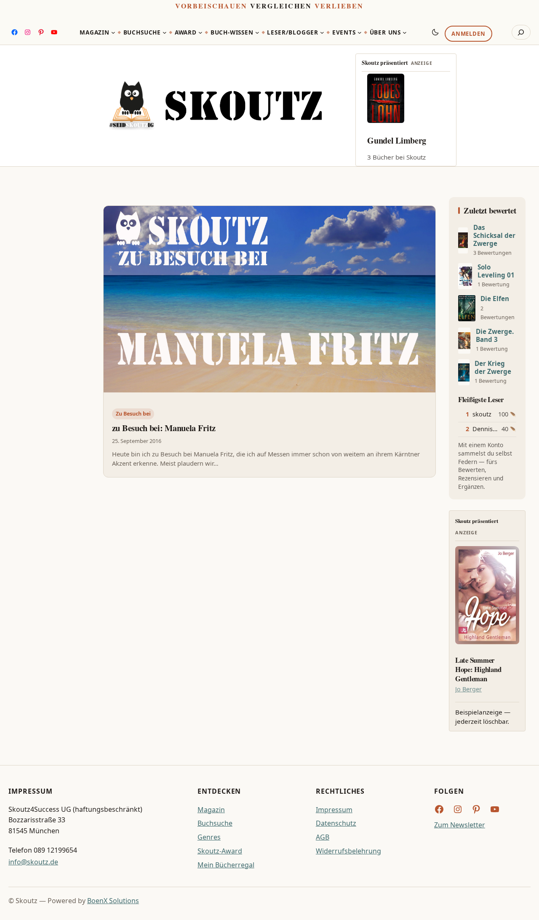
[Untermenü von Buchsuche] (165, 32)
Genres (209, 837)
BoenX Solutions (113, 900)
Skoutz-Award (219, 851)
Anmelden (468, 34)
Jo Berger (468, 689)
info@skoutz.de (33, 862)
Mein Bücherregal (225, 864)
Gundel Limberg (396, 140)
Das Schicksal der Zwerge (494, 236)
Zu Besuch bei (133, 413)
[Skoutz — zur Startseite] (215, 105)
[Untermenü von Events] (360, 32)
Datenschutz (336, 823)
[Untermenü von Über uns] (405, 32)
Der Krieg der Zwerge (493, 368)
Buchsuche (214, 823)
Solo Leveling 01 (496, 271)
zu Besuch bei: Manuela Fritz (164, 428)
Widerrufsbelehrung (348, 851)
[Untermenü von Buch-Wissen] (257, 32)
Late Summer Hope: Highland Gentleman (478, 669)
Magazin (211, 809)
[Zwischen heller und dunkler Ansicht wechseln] (435, 32)
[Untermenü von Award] (200, 32)
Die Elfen (494, 299)
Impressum (334, 809)
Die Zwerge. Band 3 (495, 336)
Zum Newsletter (459, 824)
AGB (322, 837)
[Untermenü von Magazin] (113, 32)
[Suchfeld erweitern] (521, 32)
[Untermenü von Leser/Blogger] (322, 32)
